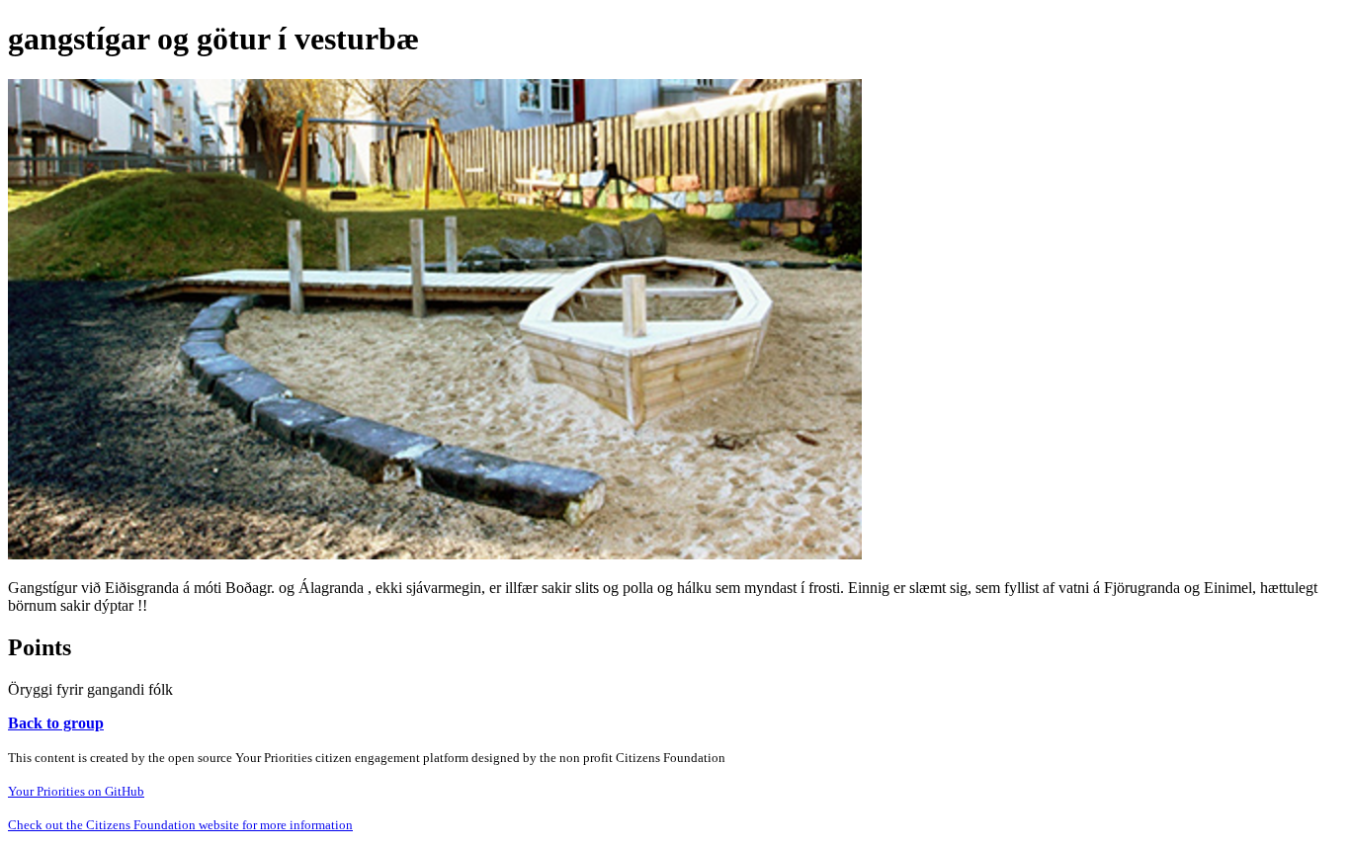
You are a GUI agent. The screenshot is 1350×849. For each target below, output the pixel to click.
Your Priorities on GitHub (76, 791)
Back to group (56, 723)
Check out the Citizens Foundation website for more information (180, 824)
